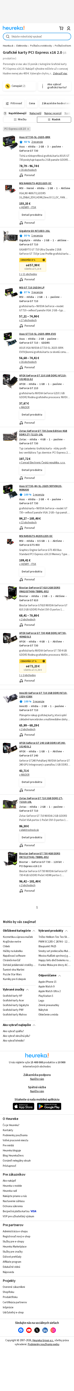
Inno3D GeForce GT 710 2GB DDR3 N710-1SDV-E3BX (43, 695)
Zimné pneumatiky (48, 1005)
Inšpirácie (8, 1307)
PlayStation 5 (45, 996)
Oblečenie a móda (48, 1015)
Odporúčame (47, 975)
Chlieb (6, 946)
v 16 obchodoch (28, 170)
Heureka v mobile (12, 1186)
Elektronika (21, 45)
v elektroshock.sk (29, 830)
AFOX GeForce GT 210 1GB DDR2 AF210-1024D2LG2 (42, 377)
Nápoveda (8, 1272)
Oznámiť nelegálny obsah (17, 1161)
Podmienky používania (15, 1135)
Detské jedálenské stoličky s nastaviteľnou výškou (19, 965)
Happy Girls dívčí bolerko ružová (54, 960)
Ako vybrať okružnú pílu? (16, 1036)
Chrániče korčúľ (11, 960)
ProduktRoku (10, 1297)
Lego (41, 1000)
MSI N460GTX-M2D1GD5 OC (35, 183)
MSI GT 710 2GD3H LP (32, 288)
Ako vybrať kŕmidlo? (14, 1041)
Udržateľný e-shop (13, 1312)
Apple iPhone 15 (47, 982)
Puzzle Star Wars (12, 974)
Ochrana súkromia (13, 1206)
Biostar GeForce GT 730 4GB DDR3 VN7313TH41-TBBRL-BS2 (39, 855)
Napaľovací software (14, 956)
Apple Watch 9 (46, 987)
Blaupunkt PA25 (47, 946)
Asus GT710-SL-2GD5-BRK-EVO (37, 334)
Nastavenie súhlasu (14, 1201)
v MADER (24, 407)
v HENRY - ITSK (27, 207)
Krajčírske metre (12, 942)
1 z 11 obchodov (28, 274)
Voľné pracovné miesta (15, 1140)
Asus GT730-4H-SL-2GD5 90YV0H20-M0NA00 (40, 488)
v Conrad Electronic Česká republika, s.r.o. (42, 463)
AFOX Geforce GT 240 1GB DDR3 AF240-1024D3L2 (42, 745)
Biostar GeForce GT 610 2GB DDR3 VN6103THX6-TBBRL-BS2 (39, 589)
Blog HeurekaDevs (13, 1156)
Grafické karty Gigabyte (16, 1005)
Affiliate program (12, 1262)
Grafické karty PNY (13, 1010)
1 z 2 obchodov (27, 675)
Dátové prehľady (12, 1257)
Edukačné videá (11, 1267)
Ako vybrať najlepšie (17, 1025)
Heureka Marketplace (15, 1247)
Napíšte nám (37, 1079)
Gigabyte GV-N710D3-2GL (34, 231)
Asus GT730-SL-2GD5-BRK (34, 137)
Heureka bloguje (12, 1150)
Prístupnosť (9, 1166)
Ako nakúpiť (9, 1181)
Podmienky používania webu (43, 1344)
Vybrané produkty (50, 931)
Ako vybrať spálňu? (13, 1031)
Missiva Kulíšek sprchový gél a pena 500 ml (54, 956)
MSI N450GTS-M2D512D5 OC (36, 536)
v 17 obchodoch (28, 320)
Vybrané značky (13, 989)
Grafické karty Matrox (15, 1015)
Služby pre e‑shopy (13, 1242)
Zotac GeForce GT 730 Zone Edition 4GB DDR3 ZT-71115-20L (43, 433)
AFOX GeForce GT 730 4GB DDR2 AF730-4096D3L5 (42, 635)
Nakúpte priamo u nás (15, 1196)
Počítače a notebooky (41, 45)
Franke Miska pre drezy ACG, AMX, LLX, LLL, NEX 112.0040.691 (54, 965)
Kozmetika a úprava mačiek (18, 937)
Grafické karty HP (12, 996)
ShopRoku (8, 1292)
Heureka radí (10, 1191)
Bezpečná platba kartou (16, 1211)
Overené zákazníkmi (14, 1287)
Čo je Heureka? (11, 1125)
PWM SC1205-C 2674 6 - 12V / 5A (54, 942)
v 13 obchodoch (28, 522)
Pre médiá (8, 1145)
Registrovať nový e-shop (16, 1236)
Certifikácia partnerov (15, 1302)
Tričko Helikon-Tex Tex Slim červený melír (54, 937)
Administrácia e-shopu (15, 1231)
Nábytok (43, 1010)
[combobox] (37, 36)
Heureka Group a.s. (42, 1340)
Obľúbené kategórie (17, 931)
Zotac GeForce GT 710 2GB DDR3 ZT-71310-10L (41, 800)
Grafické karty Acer (13, 1000)
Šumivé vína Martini (13, 970)
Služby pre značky (13, 1252)
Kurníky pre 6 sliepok (14, 979)
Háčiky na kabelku (13, 951)
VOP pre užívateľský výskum (18, 1216)
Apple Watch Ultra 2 (49, 991)
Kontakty (8, 1130)
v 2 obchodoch (27, 619)
